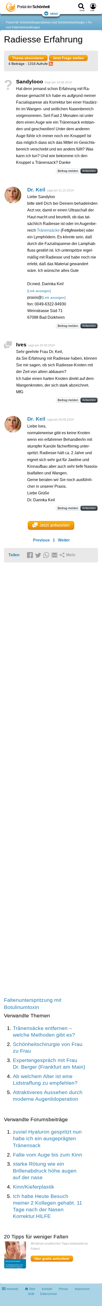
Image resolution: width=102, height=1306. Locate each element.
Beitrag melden (68, 171)
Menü (54, 13)
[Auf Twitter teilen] (39, 555)
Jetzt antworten (54, 525)
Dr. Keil (36, 189)
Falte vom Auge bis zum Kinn (47, 1154)
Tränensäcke (48, 230)
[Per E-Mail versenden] (55, 555)
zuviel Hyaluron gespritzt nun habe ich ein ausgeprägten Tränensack (47, 1138)
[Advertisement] (51, 780)
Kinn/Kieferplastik (33, 1187)
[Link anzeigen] (39, 291)
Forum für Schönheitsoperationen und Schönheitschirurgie (45, 22)
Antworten (89, 171)
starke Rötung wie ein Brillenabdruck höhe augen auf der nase (44, 1170)
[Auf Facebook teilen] (30, 555)
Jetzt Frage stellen (68, 58)
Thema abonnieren (28, 58)
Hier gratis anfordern (51, 1259)
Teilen (14, 555)
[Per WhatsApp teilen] (47, 555)
